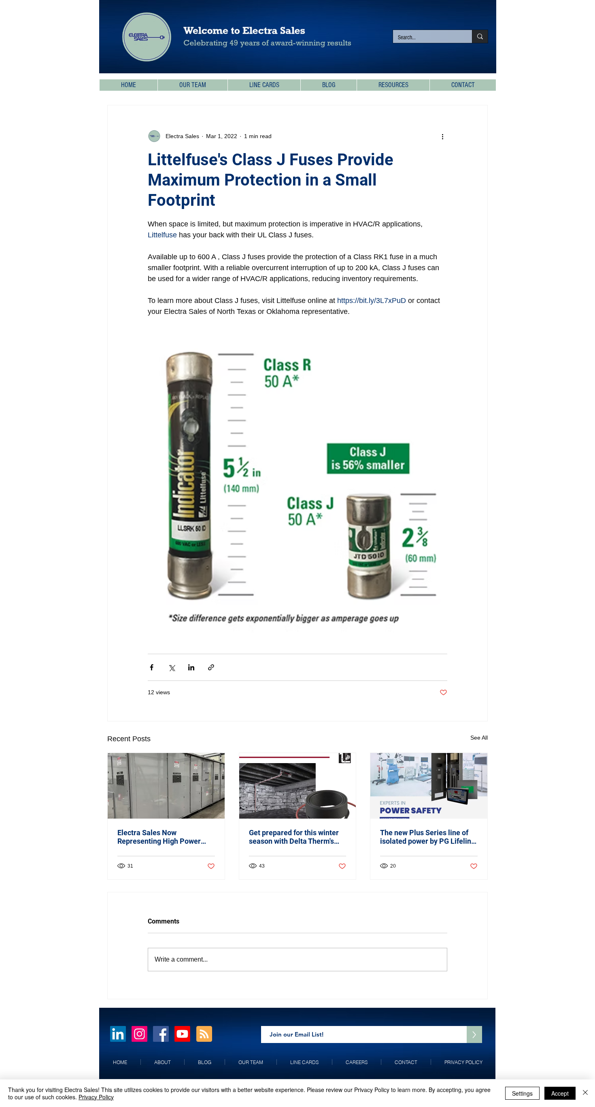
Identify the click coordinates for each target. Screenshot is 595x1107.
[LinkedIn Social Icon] (118, 1034)
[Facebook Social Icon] (161, 1034)
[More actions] (442, 136)
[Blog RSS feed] (204, 1034)
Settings (522, 1093)
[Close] (585, 1093)
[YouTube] (182, 1034)
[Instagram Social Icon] (139, 1034)
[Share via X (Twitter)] (171, 667)
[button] (393, 85)
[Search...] (480, 36)
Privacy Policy (96, 1097)
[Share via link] (211, 667)
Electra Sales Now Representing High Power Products (159, 836)
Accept (560, 1093)
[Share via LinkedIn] (191, 667)
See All (479, 737)
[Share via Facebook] (151, 667)
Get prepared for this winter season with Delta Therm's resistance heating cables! (294, 836)
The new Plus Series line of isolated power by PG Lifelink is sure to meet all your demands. (427, 836)
